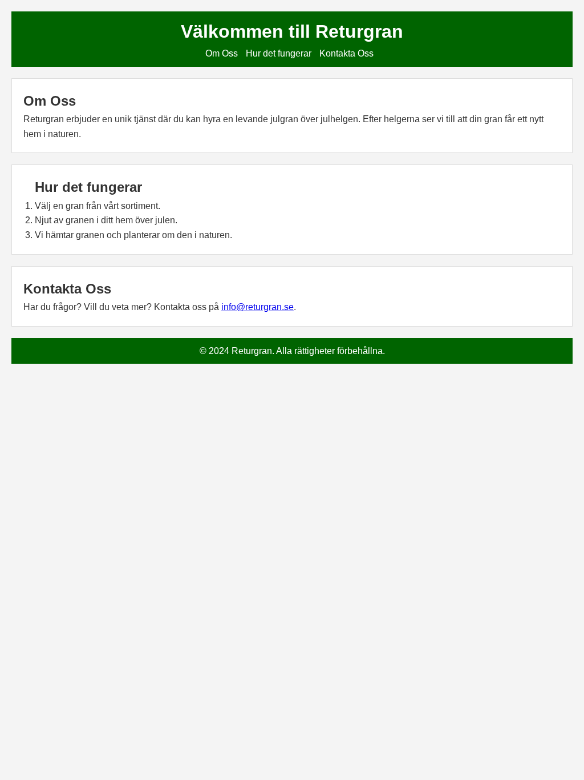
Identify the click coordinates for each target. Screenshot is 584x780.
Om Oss (221, 53)
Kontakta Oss (346, 53)
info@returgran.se (257, 307)
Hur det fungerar (278, 53)
